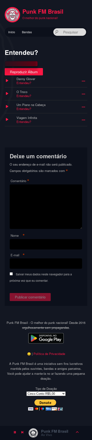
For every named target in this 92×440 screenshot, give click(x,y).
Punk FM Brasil (42, 11)
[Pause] (15, 433)
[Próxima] (22, 433)
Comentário (20, 181)
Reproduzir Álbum (24, 71)
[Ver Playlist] (77, 433)
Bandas (27, 32)
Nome (18, 235)
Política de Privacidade (49, 353)
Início (11, 32)
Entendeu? (24, 83)
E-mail (18, 255)
